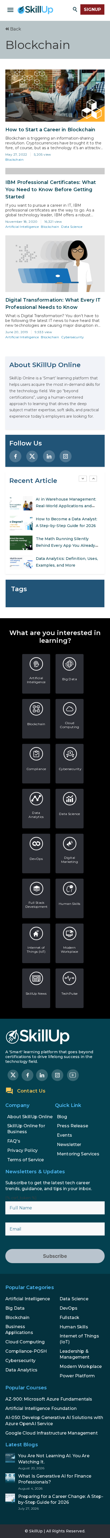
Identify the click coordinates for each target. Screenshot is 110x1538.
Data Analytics (36, 815)
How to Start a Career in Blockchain (50, 130)
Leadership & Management (75, 1354)
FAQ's (13, 1141)
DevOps (36, 859)
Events (64, 1135)
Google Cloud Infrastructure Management (51, 1433)
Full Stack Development (36, 905)
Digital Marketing (69, 860)
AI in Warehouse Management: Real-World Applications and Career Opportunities (66, 506)
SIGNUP (92, 9)
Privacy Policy (22, 1150)
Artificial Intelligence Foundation (41, 1408)
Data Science (71, 227)
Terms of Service (25, 1159)
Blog (62, 1116)
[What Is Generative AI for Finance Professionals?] (55, 1481)
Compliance (36, 769)
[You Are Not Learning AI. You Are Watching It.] (55, 1461)
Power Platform (77, 1375)
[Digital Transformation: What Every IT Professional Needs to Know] (55, 263)
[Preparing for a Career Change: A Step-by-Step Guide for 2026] (55, 1502)
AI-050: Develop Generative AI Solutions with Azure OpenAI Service (54, 1420)
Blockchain (14, 159)
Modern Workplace (69, 949)
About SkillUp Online (30, 1116)
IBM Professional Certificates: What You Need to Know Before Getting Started (50, 189)
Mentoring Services (78, 1153)
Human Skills (69, 904)
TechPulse (69, 993)
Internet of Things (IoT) (36, 949)
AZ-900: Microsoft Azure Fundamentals (48, 1399)
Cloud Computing (69, 725)
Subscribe (55, 1256)
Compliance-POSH (26, 1351)
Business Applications (19, 1329)
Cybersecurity (72, 337)
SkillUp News (36, 993)
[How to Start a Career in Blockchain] (55, 96)
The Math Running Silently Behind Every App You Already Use (65, 545)
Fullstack (69, 1317)
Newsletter (69, 1144)
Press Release (72, 1125)
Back (15, 29)
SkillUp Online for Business (26, 1128)
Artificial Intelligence (22, 227)
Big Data (69, 679)
